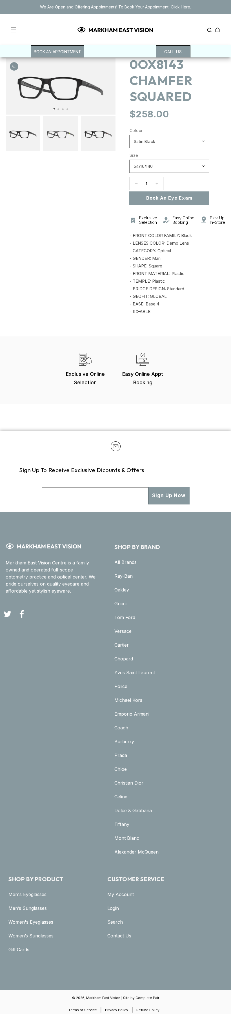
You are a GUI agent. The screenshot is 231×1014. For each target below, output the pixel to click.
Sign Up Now (168, 495)
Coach (121, 728)
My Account (120, 894)
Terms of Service (82, 1010)
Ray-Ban (123, 576)
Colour (136, 130)
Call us (173, 51)
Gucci (120, 603)
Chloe (120, 769)
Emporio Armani (131, 714)
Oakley (121, 590)
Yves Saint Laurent (134, 672)
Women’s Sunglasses (31, 936)
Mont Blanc (126, 838)
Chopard (123, 659)
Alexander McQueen (136, 852)
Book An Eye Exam (169, 198)
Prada (120, 755)
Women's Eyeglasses (30, 922)
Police (120, 686)
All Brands (125, 562)
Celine (120, 796)
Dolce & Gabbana (133, 810)
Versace (123, 631)
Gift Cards (18, 949)
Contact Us (119, 936)
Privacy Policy (116, 1010)
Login (113, 908)
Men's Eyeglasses (27, 894)
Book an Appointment (57, 51)
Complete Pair (147, 998)
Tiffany (121, 824)
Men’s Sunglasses (27, 908)
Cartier (121, 645)
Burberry (124, 741)
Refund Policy (147, 1010)
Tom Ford (124, 617)
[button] (9, 30)
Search (115, 922)
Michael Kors (128, 700)
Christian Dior (128, 783)
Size (134, 155)
